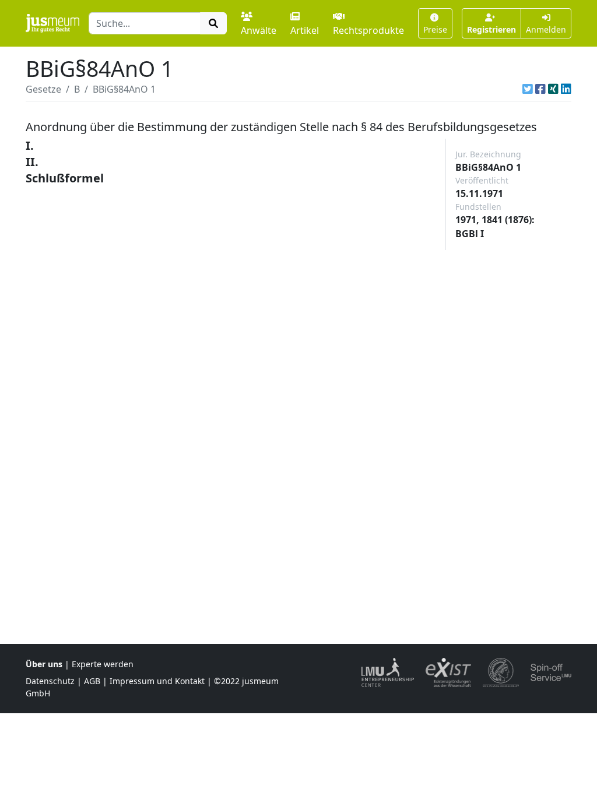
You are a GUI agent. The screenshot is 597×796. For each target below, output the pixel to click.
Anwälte (258, 30)
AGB (92, 680)
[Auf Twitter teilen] (527, 89)
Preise (435, 29)
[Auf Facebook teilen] (540, 89)
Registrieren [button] (491, 29)
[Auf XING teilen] (553, 89)
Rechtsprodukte (368, 30)
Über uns (44, 664)
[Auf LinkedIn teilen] (566, 89)
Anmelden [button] (546, 29)
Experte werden (103, 664)
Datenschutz (50, 680)
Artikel (304, 30)
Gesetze (43, 89)
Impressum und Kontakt (157, 680)
